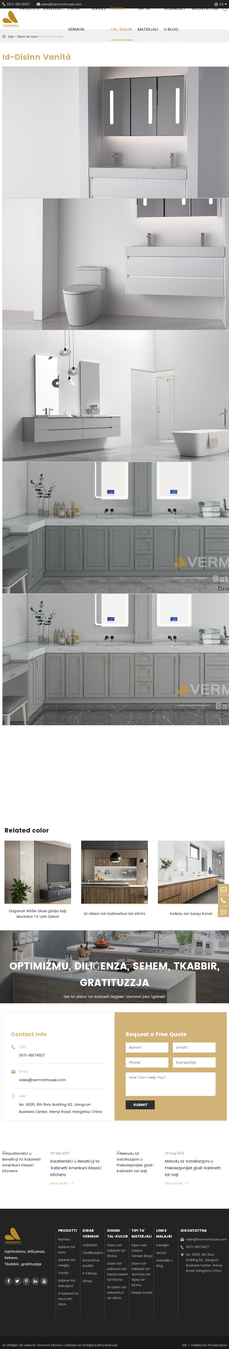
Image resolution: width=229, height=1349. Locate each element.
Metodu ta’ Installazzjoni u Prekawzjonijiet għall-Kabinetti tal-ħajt (193, 1168)
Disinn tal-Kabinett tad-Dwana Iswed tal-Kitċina (117, 1271)
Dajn (11, 37)
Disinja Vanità (141, 1292)
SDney (87, 1281)
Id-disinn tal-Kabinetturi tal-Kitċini (114, 914)
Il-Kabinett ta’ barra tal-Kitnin (68, 1299)
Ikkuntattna (193, 1231)
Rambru (64, 1239)
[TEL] (223, 900)
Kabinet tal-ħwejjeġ (67, 1262)
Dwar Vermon (91, 1233)
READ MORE (62, 1183)
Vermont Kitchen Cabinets (56, 1345)
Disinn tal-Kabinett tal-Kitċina (116, 1251)
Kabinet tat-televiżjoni (67, 1283)
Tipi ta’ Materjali (141, 1233)
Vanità (63, 1273)
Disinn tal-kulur (117, 1233)
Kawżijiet (162, 1245)
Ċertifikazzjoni (93, 1252)
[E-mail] (223, 889)
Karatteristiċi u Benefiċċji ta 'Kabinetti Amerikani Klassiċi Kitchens (76, 1168)
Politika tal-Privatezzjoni (209, 1345)
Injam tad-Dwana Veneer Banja (142, 1251)
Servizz (161, 1252)
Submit (140, 1105)
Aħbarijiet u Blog (164, 1263)
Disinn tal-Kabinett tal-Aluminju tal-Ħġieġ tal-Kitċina (141, 1274)
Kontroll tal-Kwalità (91, 1263)
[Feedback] (223, 911)
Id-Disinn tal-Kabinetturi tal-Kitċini (117, 1293)
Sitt (184, 1345)
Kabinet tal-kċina (67, 1250)
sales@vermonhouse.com (203, 1239)
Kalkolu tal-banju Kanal (191, 914)
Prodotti (67, 1231)
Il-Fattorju (90, 1273)
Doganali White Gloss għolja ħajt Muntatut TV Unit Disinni (37, 914)
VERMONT (90, 1245)
